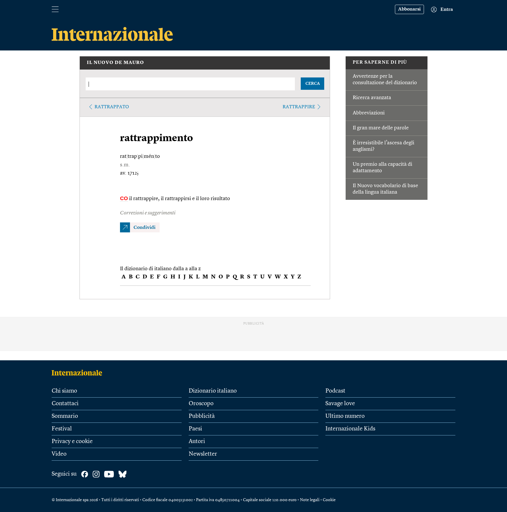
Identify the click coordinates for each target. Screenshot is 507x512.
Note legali (310, 500)
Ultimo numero (345, 416)
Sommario (65, 416)
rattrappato (111, 107)
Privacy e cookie (72, 442)
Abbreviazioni (369, 113)
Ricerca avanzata (372, 97)
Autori (197, 442)
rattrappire (299, 107)
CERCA (312, 84)
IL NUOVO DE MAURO (115, 62)
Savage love (340, 404)
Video (59, 454)
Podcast (335, 391)
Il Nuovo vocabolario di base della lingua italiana (385, 189)
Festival (62, 429)
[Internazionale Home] (79, 373)
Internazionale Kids (350, 429)
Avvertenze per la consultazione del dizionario (385, 79)
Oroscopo (201, 404)
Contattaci (65, 404)
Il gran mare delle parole (381, 128)
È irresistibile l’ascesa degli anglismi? (383, 146)
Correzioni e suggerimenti (147, 213)
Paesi (195, 429)
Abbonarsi (409, 9)
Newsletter (203, 454)
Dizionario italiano (213, 391)
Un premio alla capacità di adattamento (382, 167)
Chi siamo (64, 391)
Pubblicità (202, 416)
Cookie (329, 500)
